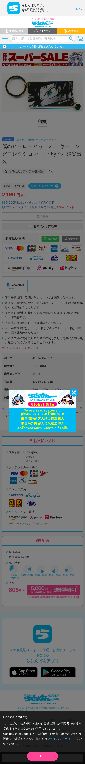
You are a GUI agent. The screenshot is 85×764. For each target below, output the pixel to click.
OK (42, 756)
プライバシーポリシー (61, 738)
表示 (78, 8)
